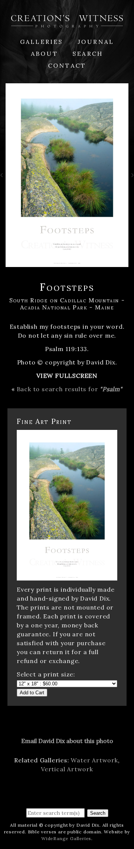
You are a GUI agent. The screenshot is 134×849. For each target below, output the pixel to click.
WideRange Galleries (66, 838)
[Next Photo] (131, 177)
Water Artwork (94, 760)
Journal (96, 41)
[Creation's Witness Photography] (67, 23)
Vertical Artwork (67, 769)
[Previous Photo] (3, 177)
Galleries (41, 41)
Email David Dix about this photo (67, 741)
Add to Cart (32, 692)
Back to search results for (69, 389)
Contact (67, 65)
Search (88, 53)
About (44, 53)
